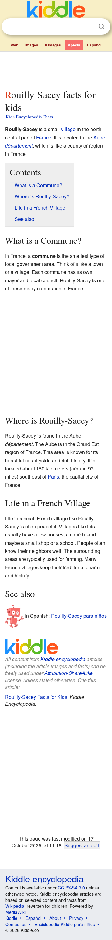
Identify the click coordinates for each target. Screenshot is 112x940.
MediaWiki (15, 912)
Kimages (53, 45)
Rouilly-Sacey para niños (79, 615)
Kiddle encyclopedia (63, 659)
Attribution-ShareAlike (68, 673)
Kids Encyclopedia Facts (29, 116)
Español (94, 45)
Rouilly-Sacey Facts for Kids (36, 696)
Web (14, 45)
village (68, 129)
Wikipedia (14, 906)
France (43, 137)
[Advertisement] (56, 69)
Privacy (76, 918)
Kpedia (74, 45)
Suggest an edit (81, 845)
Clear (88, 26)
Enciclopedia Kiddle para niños (65, 924)
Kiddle (11, 918)
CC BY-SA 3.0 (71, 888)
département (19, 145)
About (55, 918)
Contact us (15, 924)
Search (101, 26)
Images (31, 45)
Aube (99, 137)
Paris (53, 476)
